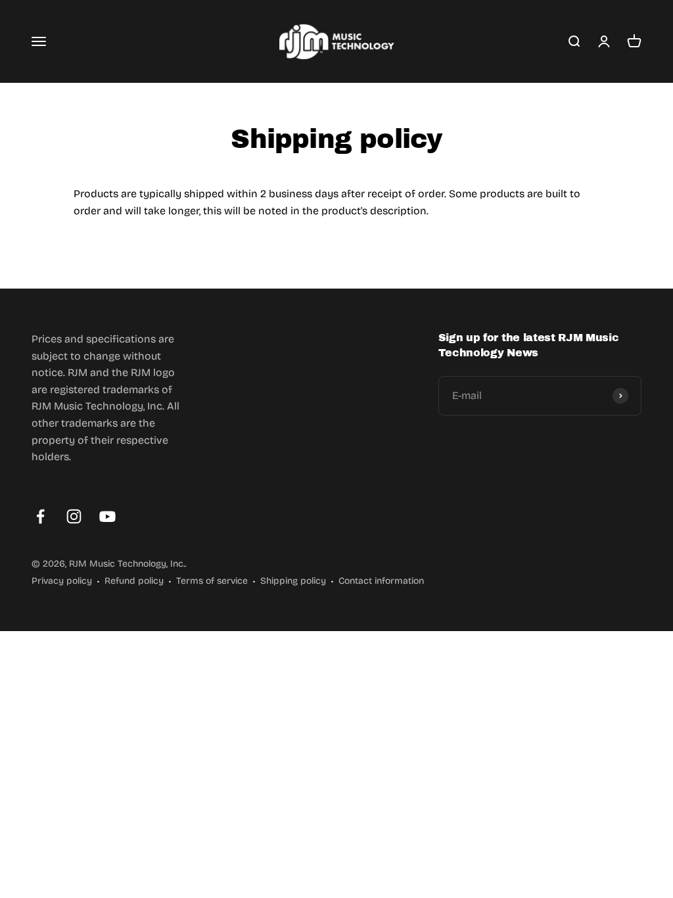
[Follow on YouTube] (107, 516)
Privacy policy (62, 580)
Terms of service (212, 580)
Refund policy (134, 580)
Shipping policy (293, 580)
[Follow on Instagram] (74, 516)
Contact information (381, 580)
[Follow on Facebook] (40, 516)
